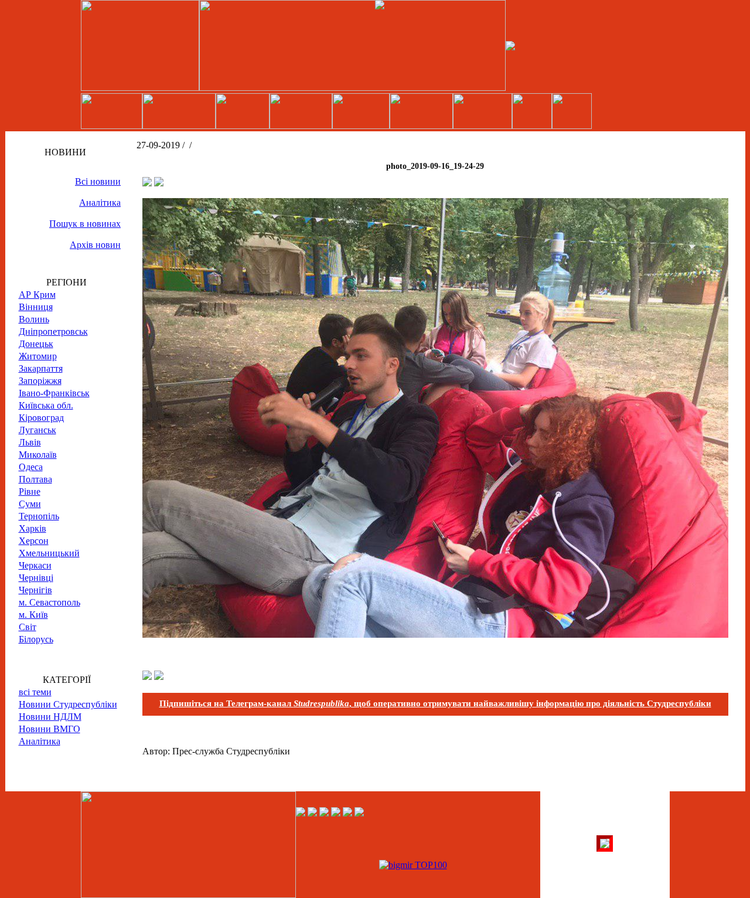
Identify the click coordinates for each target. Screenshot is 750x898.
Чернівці (36, 578)
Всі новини (98, 181)
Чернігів (35, 590)
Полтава (35, 479)
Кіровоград (41, 418)
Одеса (31, 467)
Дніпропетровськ (53, 331)
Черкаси (35, 565)
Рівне (29, 491)
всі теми (35, 692)
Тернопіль (39, 516)
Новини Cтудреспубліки (68, 704)
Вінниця (36, 307)
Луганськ (37, 430)
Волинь (34, 319)
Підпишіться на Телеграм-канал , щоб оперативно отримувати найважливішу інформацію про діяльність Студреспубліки (435, 703)
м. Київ (33, 615)
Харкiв (32, 528)
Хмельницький (49, 553)
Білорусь (36, 639)
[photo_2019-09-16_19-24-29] (435, 635)
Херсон (34, 541)
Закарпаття (41, 368)
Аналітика (100, 203)
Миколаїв (38, 455)
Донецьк (36, 344)
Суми (30, 504)
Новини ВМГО (49, 729)
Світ (27, 627)
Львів (30, 442)
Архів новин (95, 245)
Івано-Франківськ (54, 393)
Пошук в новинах (85, 224)
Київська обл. (46, 405)
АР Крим (37, 295)
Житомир (38, 356)
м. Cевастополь (49, 602)
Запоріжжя (40, 381)
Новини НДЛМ (50, 717)
